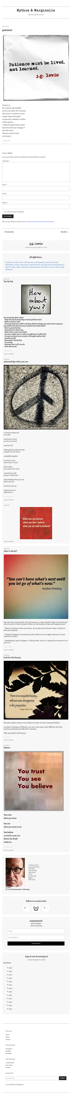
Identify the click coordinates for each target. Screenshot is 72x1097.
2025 (10, 971)
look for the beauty (12, 657)
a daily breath (10, 1063)
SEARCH (62, 1078)
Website (4, 203)
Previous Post (9, 232)
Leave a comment (9, 354)
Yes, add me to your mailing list (14, 212)
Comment (5, 161)
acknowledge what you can (16, 361)
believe (7, 747)
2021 (10, 985)
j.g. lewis (36, 244)
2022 (10, 981)
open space (9, 1065)
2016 (10, 1002)
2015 (10, 1005)
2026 (10, 968)
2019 (10, 991)
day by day (8, 281)
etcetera (8, 1067)
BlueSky (8, 1051)
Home (7, 1035)
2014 (10, 1009)
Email (4, 194)
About (7, 1037)
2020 (10, 988)
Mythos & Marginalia (36, 10)
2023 (10, 978)
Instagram (9, 1049)
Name (4, 185)
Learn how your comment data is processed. (40, 221)
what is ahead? (10, 551)
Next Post (64, 232)
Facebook (8, 1053)
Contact (8, 1039)
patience (7, 30)
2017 (10, 998)
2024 (10, 974)
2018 (10, 995)
